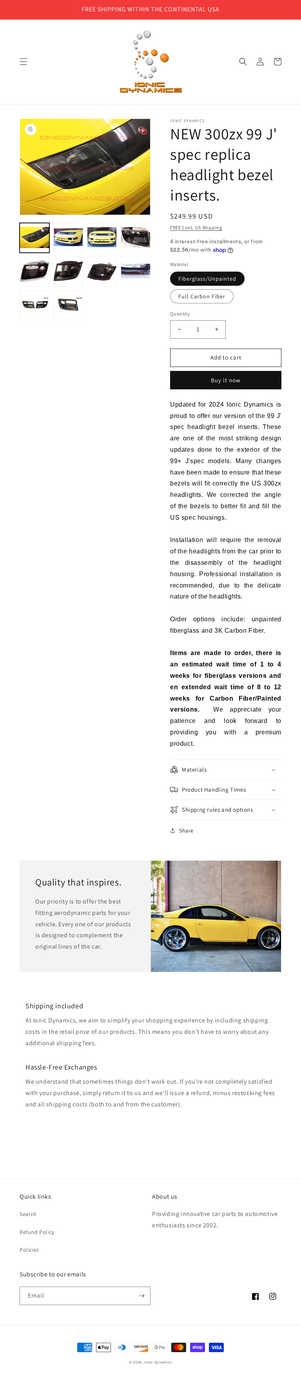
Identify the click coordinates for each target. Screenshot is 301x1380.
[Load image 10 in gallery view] (68, 305)
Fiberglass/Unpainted (207, 278)
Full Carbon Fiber (201, 296)
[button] (23, 61)
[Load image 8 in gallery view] (135, 272)
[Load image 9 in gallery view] (34, 305)
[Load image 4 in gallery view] (135, 238)
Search (28, 1214)
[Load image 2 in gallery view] (68, 238)
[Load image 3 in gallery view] (102, 238)
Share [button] (186, 830)
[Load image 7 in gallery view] (102, 272)
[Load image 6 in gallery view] (68, 272)
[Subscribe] (141, 1296)
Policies (29, 1249)
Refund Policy (37, 1232)
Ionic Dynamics (158, 1362)
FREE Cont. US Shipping (196, 227)
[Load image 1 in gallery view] (34, 238)
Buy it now (226, 380)
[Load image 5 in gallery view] (34, 272)
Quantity (180, 313)
